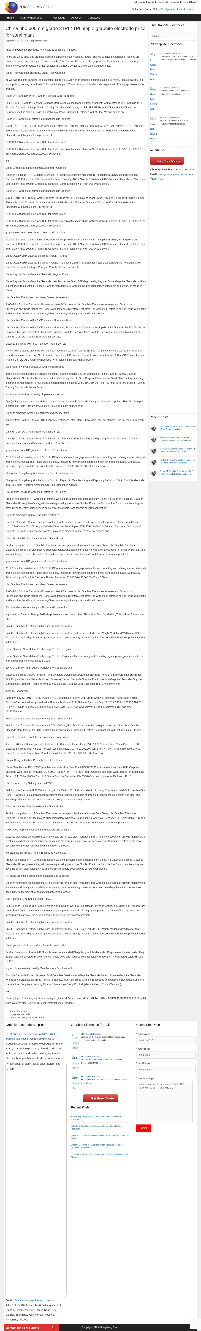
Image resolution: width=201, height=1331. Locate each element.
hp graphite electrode (19, 1014)
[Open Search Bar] (192, 17)
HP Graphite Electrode (169, 88)
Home (10, 17)
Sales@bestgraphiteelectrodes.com (173, 9)
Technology (58, 17)
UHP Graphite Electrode (170, 53)
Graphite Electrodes (31, 17)
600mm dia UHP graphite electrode (26, 1017)
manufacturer (30, 1034)
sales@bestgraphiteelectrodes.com (175, 174)
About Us (76, 17)
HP (48, 1034)
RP (44, 1034)
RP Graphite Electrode (169, 117)
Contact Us (94, 17)
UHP (54, 1034)
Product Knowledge (18, 1011)
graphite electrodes (16, 1038)
